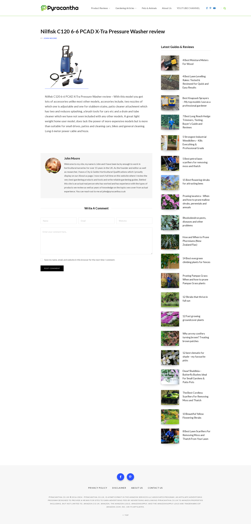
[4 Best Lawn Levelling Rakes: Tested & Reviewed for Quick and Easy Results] (172, 83)
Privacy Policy (97, 488)
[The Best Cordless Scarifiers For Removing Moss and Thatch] (172, 397)
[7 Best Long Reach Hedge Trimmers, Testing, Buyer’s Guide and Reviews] (172, 123)
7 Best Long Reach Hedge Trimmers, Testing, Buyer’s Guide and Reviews (196, 122)
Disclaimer (119, 488)
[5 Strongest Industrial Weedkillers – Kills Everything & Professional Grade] (172, 143)
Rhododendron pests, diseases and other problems (194, 221)
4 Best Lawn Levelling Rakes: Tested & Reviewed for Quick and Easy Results (196, 82)
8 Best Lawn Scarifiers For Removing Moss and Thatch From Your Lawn (196, 435)
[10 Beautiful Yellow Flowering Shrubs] (172, 416)
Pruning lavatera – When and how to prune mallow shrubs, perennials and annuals (196, 201)
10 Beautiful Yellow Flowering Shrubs (193, 415)
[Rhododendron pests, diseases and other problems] (172, 222)
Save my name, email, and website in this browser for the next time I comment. (79, 260)
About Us (137, 488)
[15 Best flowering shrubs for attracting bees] (172, 182)
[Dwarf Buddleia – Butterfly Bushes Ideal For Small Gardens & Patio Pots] (172, 377)
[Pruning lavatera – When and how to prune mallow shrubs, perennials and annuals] (172, 202)
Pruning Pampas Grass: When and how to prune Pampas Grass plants (195, 279)
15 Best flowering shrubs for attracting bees (196, 181)
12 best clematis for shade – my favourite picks (194, 356)
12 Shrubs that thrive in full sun (195, 298)
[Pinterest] (130, 477)
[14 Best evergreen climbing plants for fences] (172, 261)
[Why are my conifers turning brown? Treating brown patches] (172, 338)
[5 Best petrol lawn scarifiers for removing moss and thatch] (172, 163)
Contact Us (155, 488)
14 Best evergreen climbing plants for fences (196, 260)
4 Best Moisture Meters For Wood (195, 62)
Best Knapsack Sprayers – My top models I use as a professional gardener (196, 102)
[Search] (223, 8)
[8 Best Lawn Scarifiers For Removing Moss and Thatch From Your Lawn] (172, 436)
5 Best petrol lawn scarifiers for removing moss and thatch (195, 162)
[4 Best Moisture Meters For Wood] (172, 63)
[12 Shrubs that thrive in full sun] (172, 299)
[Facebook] (120, 477)
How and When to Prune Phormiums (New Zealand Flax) (196, 241)
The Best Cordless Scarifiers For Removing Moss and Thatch (195, 396)
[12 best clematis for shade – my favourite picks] (172, 357)
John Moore (50, 38)
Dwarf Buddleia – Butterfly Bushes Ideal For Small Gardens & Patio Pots (195, 376)
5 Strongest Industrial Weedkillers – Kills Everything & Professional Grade (194, 142)
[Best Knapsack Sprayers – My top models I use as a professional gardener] (172, 102)
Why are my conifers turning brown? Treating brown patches (196, 337)
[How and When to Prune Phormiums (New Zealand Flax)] (172, 241)
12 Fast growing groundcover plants (193, 318)
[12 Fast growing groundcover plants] (172, 319)
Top (126, 515)
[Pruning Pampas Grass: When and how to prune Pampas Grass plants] (172, 280)
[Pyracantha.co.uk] (62, 8)
